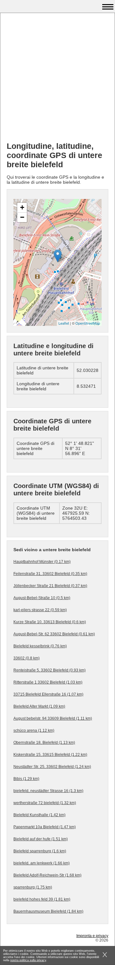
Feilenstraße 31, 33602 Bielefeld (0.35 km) (50, 574)
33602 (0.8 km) (26, 658)
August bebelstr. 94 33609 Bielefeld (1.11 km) (52, 718)
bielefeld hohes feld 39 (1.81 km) (41, 899)
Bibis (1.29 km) (26, 779)
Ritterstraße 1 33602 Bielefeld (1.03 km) (47, 682)
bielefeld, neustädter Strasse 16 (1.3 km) (48, 791)
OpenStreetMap (87, 323)
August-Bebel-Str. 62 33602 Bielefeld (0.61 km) (54, 634)
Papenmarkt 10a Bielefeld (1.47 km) (44, 827)
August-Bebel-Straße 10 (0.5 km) (41, 598)
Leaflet (63, 323)
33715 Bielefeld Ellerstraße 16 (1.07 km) (48, 694)
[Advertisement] (57, 80)
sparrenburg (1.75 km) (32, 887)
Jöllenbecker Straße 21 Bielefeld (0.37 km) (50, 586)
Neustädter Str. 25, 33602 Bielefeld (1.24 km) (52, 766)
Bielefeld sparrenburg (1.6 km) (39, 851)
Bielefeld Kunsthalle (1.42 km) (39, 815)
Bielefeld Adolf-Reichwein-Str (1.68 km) (47, 875)
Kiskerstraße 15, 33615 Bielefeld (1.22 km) (50, 754)
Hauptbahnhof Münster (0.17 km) (42, 561)
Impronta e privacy (92, 936)
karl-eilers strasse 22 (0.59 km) (40, 610)
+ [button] (22, 207)
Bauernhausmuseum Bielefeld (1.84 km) (48, 911)
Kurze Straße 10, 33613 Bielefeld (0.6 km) (49, 622)
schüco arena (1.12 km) (33, 730)
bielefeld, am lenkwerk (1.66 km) (41, 863)
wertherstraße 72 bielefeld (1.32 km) (44, 803)
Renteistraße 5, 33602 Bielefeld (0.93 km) (49, 670)
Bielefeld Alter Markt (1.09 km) (39, 706)
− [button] (22, 217)
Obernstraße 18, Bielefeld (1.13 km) (44, 742)
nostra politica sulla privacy (28, 960)
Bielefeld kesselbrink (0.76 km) (40, 646)
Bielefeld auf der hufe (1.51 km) (40, 839)
